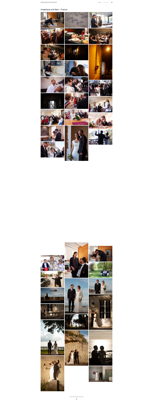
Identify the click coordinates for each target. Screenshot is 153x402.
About (99, 2)
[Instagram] (111, 2)
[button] (108, 2)
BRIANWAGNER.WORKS (49, 2)
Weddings (105, 2)
